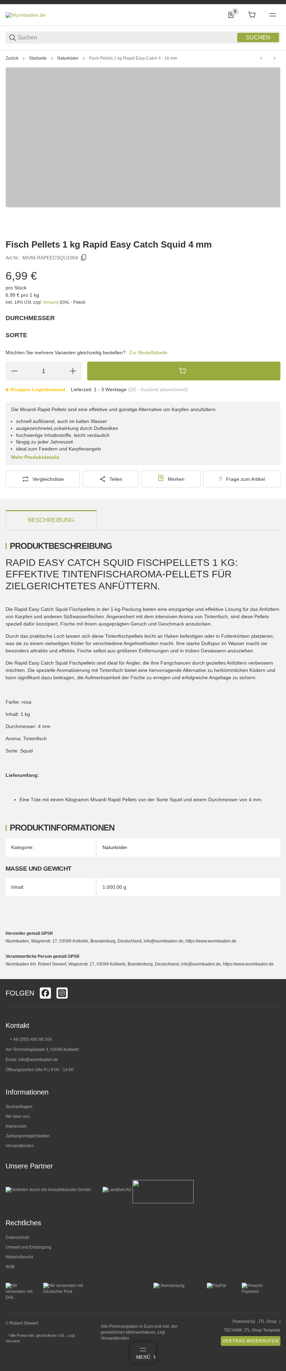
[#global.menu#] (272, 15)
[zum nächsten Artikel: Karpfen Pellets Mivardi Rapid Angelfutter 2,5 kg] (274, 58)
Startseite (38, 58)
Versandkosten (20, 1145)
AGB (10, 1266)
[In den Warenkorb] (183, 371)
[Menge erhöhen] (73, 371)
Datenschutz (17, 1237)
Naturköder (67, 58)
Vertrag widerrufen (251, 1341)
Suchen (258, 37)
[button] (274, 976)
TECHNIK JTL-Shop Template (252, 1330)
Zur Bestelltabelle (148, 352)
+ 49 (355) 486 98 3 (28, 1039)
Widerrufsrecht (19, 1257)
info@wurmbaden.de (38, 1059)
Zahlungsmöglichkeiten (28, 1136)
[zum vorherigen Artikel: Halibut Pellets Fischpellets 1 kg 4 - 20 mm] (261, 58)
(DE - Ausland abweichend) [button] (158, 389)
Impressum (16, 1126)
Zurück (12, 58)
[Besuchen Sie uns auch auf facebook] (45, 993)
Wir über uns (18, 1116)
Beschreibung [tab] (51, 520)
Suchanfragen (19, 1106)
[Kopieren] (84, 257)
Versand (51, 302)
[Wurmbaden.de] (25, 14)
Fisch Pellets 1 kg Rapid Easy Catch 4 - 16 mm (133, 58)
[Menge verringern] (14, 371)
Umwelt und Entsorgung (28, 1247)
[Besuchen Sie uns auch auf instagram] (62, 993)
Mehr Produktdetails (35, 457)
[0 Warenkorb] (251, 15)
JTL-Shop (267, 1321)
